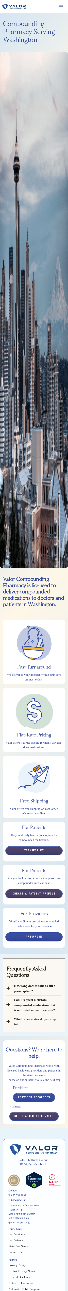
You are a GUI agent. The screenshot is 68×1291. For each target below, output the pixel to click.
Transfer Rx (34, 850)
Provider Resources (34, 1097)
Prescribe (34, 936)
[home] (28, 6)
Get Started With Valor (34, 1116)
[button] (60, 7)
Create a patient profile (34, 893)
